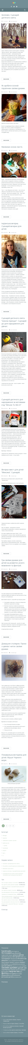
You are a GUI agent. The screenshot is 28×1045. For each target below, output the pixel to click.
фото (4, 853)
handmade (5, 848)
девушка (16, 955)
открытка (10, 960)
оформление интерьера (17, 960)
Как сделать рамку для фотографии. (10, 884)
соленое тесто (14, 970)
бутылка (18, 953)
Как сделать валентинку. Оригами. (17, 1030)
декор (5, 845)
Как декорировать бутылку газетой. (10, 902)
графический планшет (7, 955)
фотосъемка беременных (14, 975)
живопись (9, 957)
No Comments (14, 21)
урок (21, 971)
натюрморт (5, 958)
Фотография (6, 953)
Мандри (5, 835)
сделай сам (22, 968)
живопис (5, 838)
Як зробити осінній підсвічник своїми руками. (13, 866)
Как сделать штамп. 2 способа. (9, 890)
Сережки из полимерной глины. (9, 894)
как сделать (16, 957)
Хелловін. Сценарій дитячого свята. (11, 863)
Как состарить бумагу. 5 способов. (10, 882)
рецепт (4, 850)
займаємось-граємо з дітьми (9, 840)
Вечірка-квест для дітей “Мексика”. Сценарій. (12, 904)
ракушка (15, 964)
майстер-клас (6, 843)
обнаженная (14, 958)
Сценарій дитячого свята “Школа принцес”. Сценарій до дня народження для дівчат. (13, 874)
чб (20, 977)
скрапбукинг (5, 970)
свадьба (24, 966)
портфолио (17, 962)
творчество (14, 971)
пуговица (10, 964)
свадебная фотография (17, 965)
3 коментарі (13, 232)
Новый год (16, 951)
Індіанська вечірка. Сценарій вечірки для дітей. (14, 871)
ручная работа (6, 966)
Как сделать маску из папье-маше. (10, 900)
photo (12, 951)
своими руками (9, 967)
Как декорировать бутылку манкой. (10, 892)
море (25, 956)
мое (22, 957)
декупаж (4, 957)
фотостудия (11, 973)
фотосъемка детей (6, 977)
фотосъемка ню (16, 977)
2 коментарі (13, 476)
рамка (19, 964)
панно (3, 962)
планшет (7, 962)
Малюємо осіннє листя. (8, 868)
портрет (12, 962)
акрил (13, 953)
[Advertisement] (14, 926)
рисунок (23, 964)
